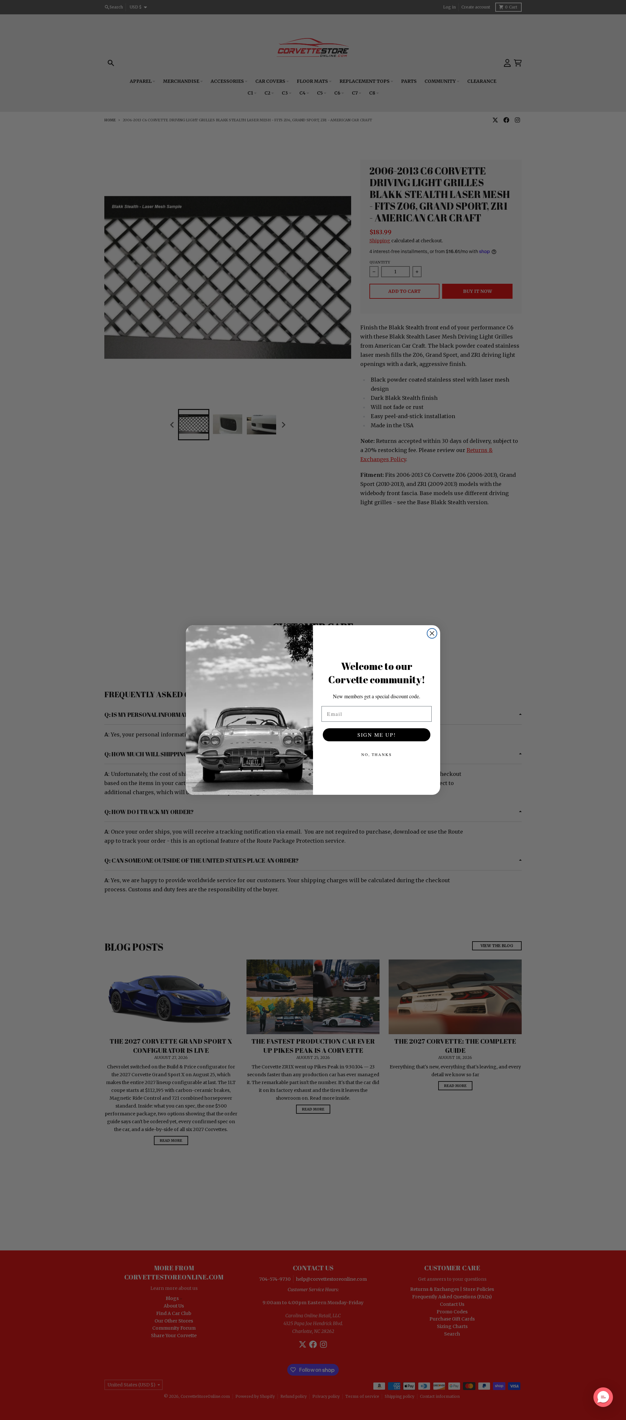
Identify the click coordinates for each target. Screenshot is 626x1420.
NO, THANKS (376, 754)
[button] (603, 1397)
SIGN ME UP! (376, 734)
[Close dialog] (432, 633)
